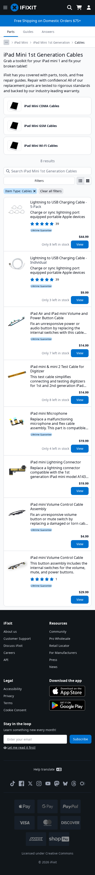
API (6, 660)
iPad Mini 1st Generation (51, 42)
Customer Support (17, 638)
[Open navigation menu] (5, 7)
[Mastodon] (56, 783)
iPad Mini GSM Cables (40, 126)
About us (10, 631)
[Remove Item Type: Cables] (34, 191)
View (79, 244)
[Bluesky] (65, 783)
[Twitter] (30, 783)
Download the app (65, 680)
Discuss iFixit (13, 646)
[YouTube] (48, 783)
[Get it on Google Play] (67, 705)
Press (53, 660)
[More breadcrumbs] (6, 42)
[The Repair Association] (82, 783)
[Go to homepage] (25, 7)
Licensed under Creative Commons (47, 853)
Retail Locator (59, 646)
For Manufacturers (63, 653)
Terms (8, 703)
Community (57, 631)
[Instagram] (39, 783)
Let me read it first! (22, 747)
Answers (48, 32)
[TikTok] (12, 783)
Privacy (9, 696)
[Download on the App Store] (67, 691)
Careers (9, 653)
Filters (39, 181)
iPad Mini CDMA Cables (41, 106)
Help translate (44, 769)
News (53, 667)
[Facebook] (21, 783)
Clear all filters (51, 191)
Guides (28, 32)
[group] (84, 181)
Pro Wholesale (59, 638)
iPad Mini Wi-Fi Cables (41, 146)
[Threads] (73, 783)
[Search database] (69, 7)
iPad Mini (21, 42)
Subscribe (80, 739)
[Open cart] (79, 7)
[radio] (80, 181)
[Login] (88, 7)
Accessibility (13, 689)
